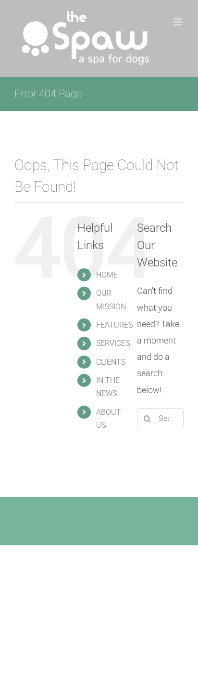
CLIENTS (110, 362)
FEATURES (114, 325)
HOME (107, 274)
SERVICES (113, 343)
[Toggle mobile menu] (178, 22)
